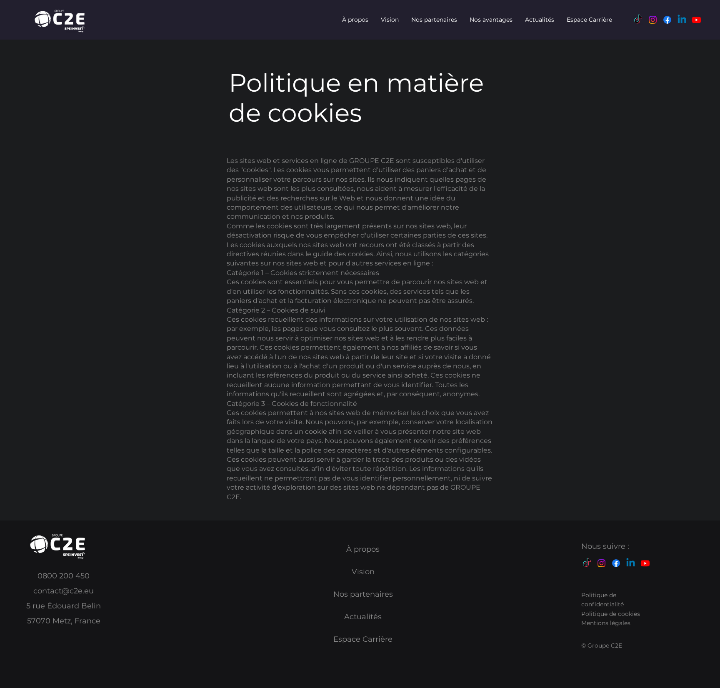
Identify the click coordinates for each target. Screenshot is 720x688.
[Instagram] (653, 20)
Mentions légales (605, 623)
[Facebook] (667, 20)
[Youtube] (696, 20)
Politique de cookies (610, 614)
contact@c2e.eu (63, 590)
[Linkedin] (682, 20)
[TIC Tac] (638, 20)
